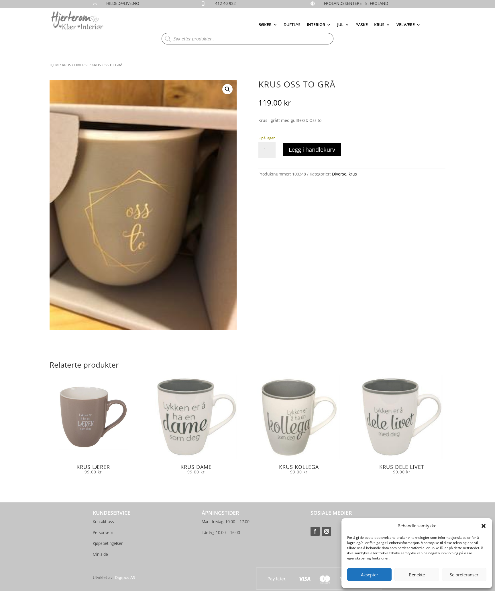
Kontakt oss (103, 521)
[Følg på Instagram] (326, 531)
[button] (483, 526)
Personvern (103, 532)
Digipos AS (125, 577)
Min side (100, 554)
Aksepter (369, 575)
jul (340, 25)
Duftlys (292, 25)
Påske (361, 25)
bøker (265, 25)
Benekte (417, 575)
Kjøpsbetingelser (108, 543)
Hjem (54, 64)
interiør (316, 25)
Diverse (81, 64)
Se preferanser (464, 575)
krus (379, 25)
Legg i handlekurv (312, 149)
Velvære (405, 25)
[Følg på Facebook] (315, 531)
